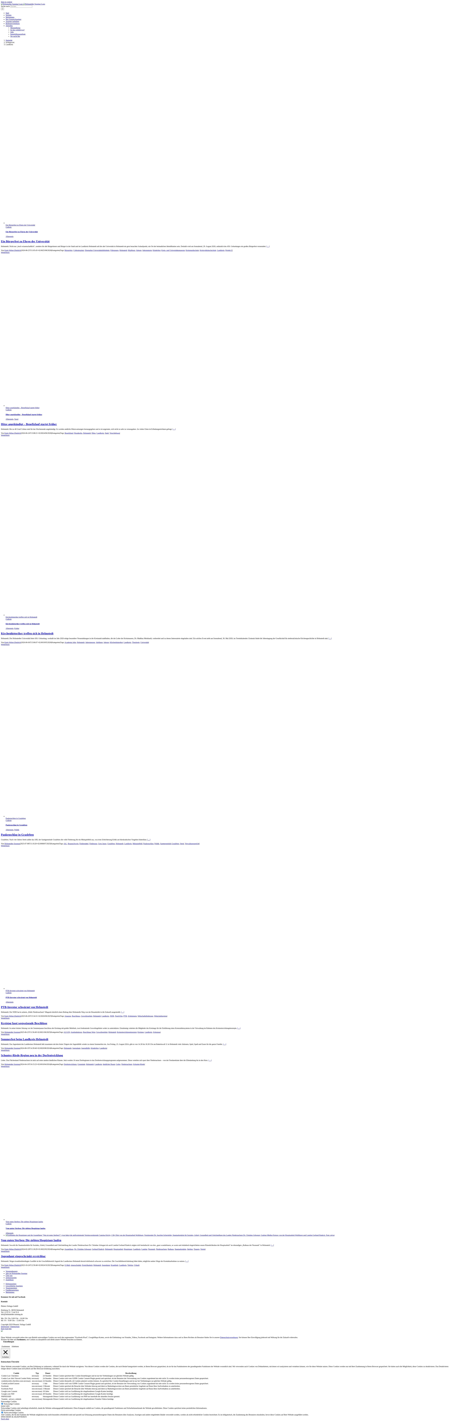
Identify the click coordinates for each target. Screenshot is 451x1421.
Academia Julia (70, 642)
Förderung (93, 844)
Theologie (136, 642)
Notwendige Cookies (11, 1404)
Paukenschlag (148, 844)
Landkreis (220, 250)
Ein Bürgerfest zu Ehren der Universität (20, 225)
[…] (268, 246)
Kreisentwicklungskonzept (127, 1032)
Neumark (151, 1249)
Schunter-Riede (139, 1064)
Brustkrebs (78, 433)
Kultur (16, 628)
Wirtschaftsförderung (145, 1016)
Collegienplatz (78, 250)
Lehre (118, 1064)
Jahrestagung (90, 642)
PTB (125, 1016)
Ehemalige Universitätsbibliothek (97, 250)
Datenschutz (14, 1327)
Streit (182, 844)
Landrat (144, 1249)
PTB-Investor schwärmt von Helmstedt (20, 991)
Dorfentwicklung (70, 1064)
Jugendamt (76, 1048)
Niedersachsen (126, 1064)
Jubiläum (99, 642)
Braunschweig (73, 844)
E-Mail (67, 1265)
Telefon (130, 1265)
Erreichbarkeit (87, 1265)
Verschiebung (115, 433)
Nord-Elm (118, 1016)
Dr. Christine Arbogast (82, 1249)
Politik (16, 830)
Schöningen (132, 1016)
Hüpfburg (131, 250)
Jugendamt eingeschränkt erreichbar (23, 1256)
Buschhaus (76, 1016)
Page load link (6, 1329)
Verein (202, 1249)
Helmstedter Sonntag (12, 844)
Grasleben (111, 844)
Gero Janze (102, 844)
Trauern (196, 1249)
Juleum (138, 250)
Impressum (5, 1327)
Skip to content (6, 2)
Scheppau (156, 1032)
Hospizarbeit (118, 1249)
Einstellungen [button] (8, 1342)
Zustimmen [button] (6, 1346)
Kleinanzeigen (11, 1284)
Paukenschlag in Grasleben (16, 818)
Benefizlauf (69, 433)
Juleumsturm (147, 250)
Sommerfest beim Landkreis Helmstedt (24, 1039)
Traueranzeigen (11, 1288)
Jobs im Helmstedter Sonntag (16, 1273)
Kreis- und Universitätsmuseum (173, 250)
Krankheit (114, 1265)
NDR (112, 1016)
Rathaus (171, 1249)
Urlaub (136, 1265)
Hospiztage (128, 1249)
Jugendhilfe (85, 1048)
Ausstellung (68, 1249)
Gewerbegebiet (86, 1016)
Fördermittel (83, 844)
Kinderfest (156, 250)
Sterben (190, 1249)
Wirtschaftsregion (160, 1016)
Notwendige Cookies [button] (9, 1402)
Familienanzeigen (12, 1290)
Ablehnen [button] (15, 1346)
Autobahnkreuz (76, 1032)
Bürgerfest (68, 250)
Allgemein (9, 236)
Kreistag (141, 1032)
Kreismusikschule (192, 250)
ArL (65, 844)
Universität (144, 642)
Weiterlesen (5, 252)
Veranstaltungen (11, 1271)
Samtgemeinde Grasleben (169, 844)
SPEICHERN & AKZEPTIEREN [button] (14, 1417)
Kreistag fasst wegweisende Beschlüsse (24, 1023)
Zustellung (10, 1280)
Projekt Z (228, 250)
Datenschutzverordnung (229, 1337)
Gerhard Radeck (98, 1249)
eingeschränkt (76, 1265)
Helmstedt (123, 250)
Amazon (68, 1016)
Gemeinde (81, 1064)
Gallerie (9, 227)
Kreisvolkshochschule (208, 250)
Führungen (114, 250)
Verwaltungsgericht (192, 844)
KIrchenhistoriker (116, 642)
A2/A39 (67, 1032)
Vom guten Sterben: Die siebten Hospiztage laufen (24, 1222)
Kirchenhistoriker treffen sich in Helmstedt (21, 617)
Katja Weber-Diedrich (12, 250)
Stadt (107, 433)
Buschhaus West (89, 1032)
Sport (16, 419)
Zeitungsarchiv (11, 1278)
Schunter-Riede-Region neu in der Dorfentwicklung (32, 1055)
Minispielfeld (137, 844)
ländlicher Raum (109, 1064)
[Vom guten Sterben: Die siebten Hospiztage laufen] (170, 1235)
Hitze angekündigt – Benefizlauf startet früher (22, 408)
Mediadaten (10, 1292)
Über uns (9, 1276)
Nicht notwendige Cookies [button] (11, 1410)
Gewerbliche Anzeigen (14, 1286)
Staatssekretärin (180, 1249)
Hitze (94, 433)
